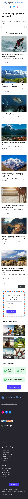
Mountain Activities (6, 454)
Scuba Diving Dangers (8, 114)
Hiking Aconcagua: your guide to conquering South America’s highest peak (13, 174)
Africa (2, 440)
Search (5, 283)
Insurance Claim (5, 472)
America (3, 438)
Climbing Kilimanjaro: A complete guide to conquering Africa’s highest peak (13, 270)
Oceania (3, 442)
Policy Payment (5, 474)
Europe (3, 436)
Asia (2, 434)
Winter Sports (8, 334)
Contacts (3, 476)
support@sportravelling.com (9, 404)
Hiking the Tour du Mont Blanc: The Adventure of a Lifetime (12, 85)
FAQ (2, 478)
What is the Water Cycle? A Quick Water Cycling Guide (12, 55)
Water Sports (19, 334)
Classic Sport (4, 460)
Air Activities (4, 458)
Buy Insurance (14, 387)
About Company (6, 468)
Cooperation (4, 470)
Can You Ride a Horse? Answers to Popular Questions (12, 206)
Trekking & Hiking (6, 456)
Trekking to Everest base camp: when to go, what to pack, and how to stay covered (13, 237)
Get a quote (14, 484)
